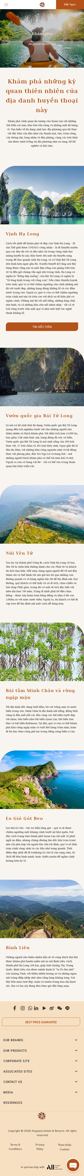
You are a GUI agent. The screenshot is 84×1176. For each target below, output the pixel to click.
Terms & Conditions (15, 1146)
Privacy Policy (40, 1146)
